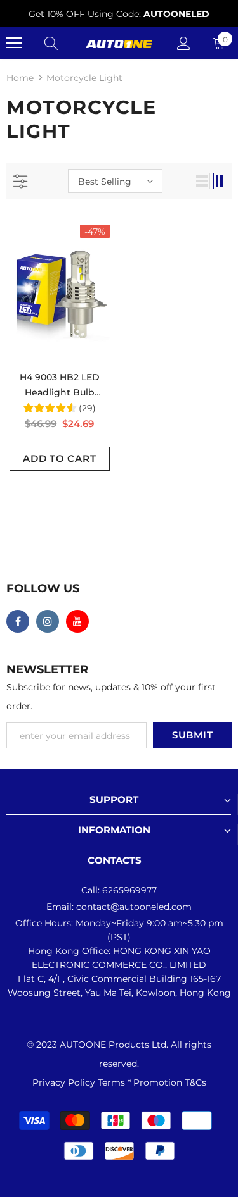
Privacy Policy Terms (80, 1082)
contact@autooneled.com (134, 906)
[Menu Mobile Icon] (14, 43)
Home (20, 78)
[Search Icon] (51, 43)
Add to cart (59, 458)
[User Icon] (183, 43)
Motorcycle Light (84, 78)
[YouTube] (77, 621)
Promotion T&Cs (169, 1082)
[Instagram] (47, 621)
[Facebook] (17, 621)
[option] (119, 14)
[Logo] (119, 43)
